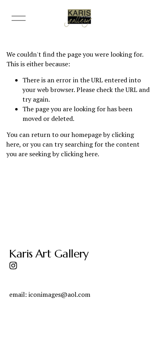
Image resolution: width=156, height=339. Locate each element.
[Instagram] (13, 265)
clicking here (79, 153)
